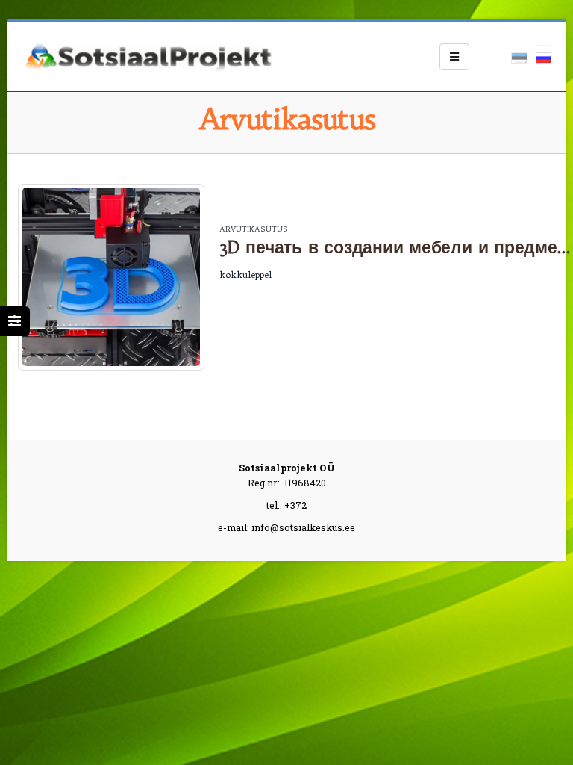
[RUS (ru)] (544, 56)
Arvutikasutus (253, 229)
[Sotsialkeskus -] (148, 56)
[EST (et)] (519, 56)
